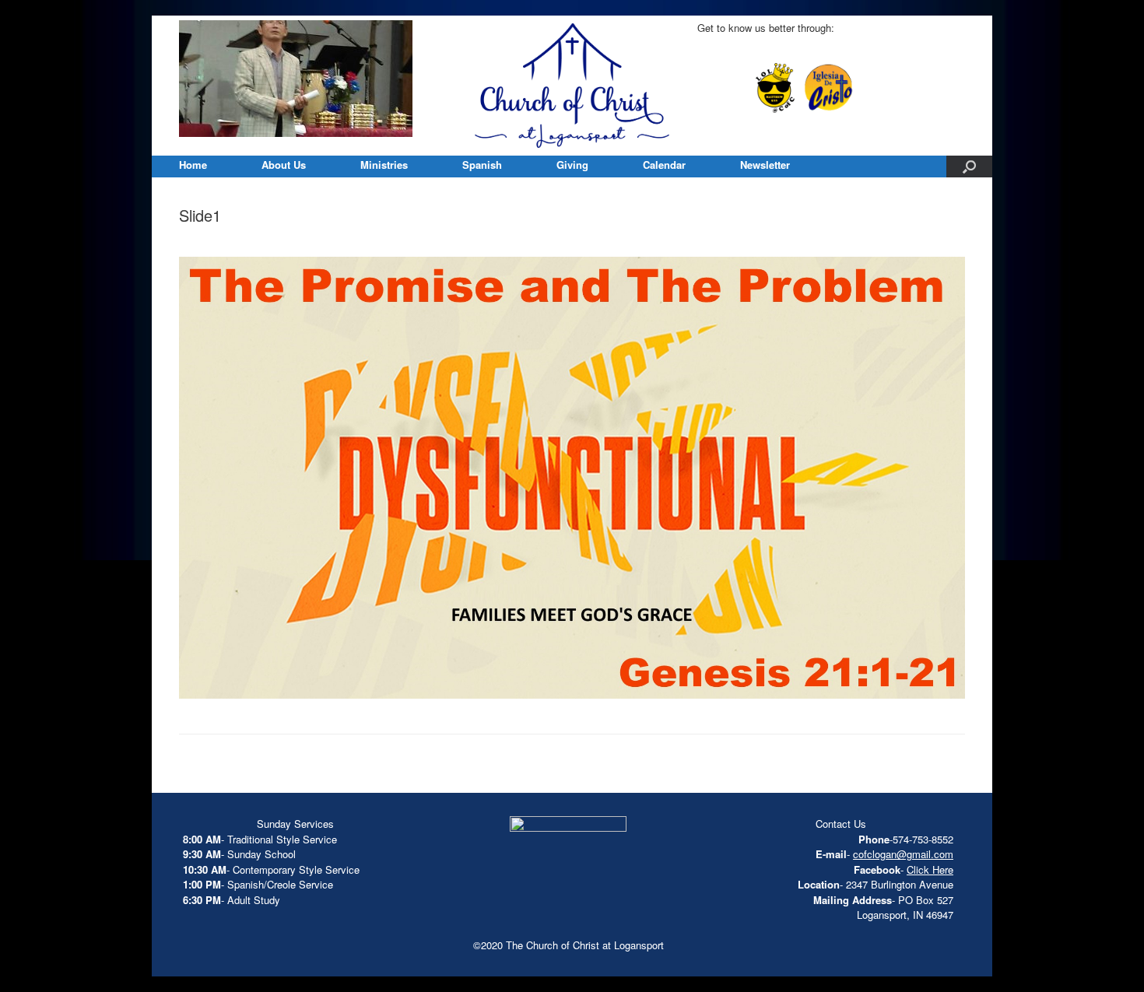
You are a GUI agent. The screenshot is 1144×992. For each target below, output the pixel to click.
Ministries (384, 164)
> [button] (393, 74)
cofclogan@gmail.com (903, 854)
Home (193, 164)
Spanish (482, 164)
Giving (572, 164)
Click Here (930, 869)
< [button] (190, 74)
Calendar (664, 164)
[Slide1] (572, 694)
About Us (283, 164)
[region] (295, 78)
